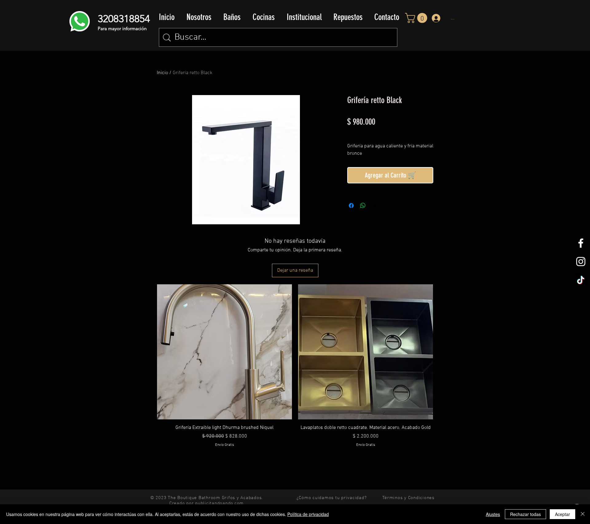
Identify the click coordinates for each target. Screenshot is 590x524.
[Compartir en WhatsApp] (363, 205)
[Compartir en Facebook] (351, 205)
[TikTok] (581, 280)
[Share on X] (374, 205)
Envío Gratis (358, 133)
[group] (295, 374)
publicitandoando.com (219, 503)
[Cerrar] (582, 514)
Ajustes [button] (493, 514)
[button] (231, 17)
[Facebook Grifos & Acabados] (581, 243)
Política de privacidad (308, 514)
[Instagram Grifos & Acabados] (581, 261)
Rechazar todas (525, 514)
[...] (435, 18)
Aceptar (562, 514)
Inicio (162, 73)
